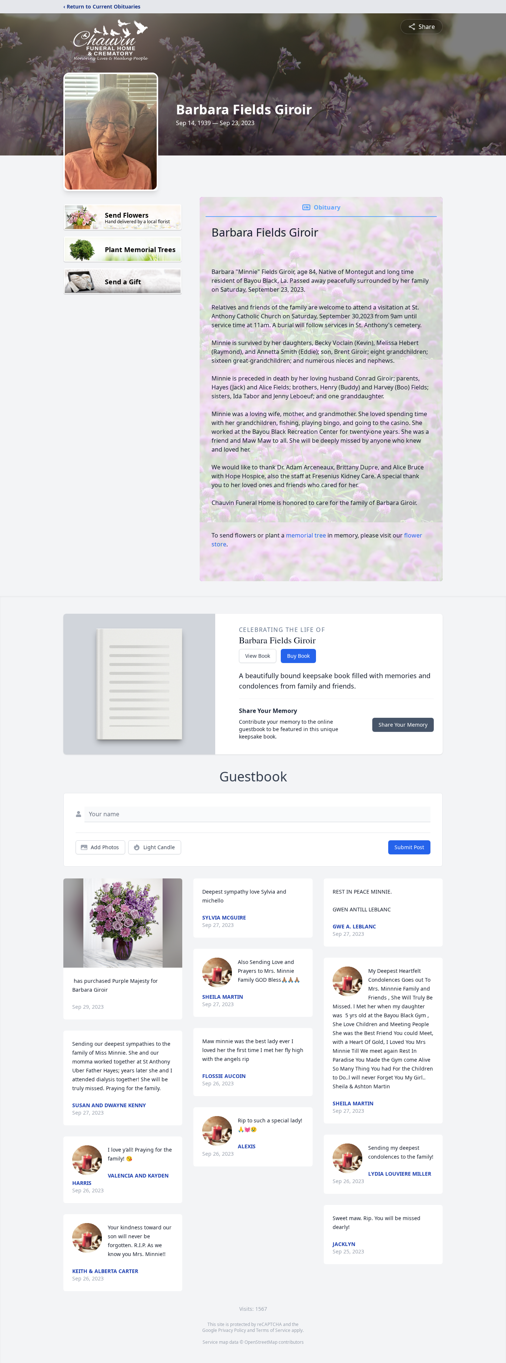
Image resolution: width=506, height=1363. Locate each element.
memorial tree (306, 535)
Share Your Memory (403, 724)
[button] (123, 923)
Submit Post (409, 847)
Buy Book (298, 655)
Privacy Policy (232, 1330)
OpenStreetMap (260, 1342)
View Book (257, 655)
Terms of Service (273, 1330)
